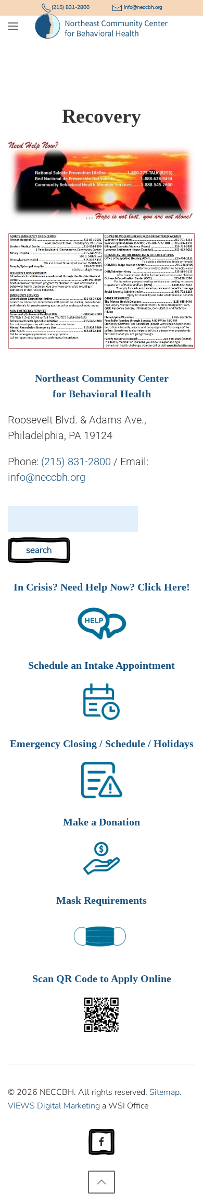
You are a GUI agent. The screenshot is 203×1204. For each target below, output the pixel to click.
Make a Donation (101, 822)
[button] (13, 26)
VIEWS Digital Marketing (54, 1106)
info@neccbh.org (46, 477)
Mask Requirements (101, 900)
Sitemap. (165, 1092)
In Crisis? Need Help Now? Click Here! (102, 587)
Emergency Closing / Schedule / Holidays (102, 743)
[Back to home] (101, 26)
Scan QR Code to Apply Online (101, 978)
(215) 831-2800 (76, 461)
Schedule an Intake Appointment (101, 665)
